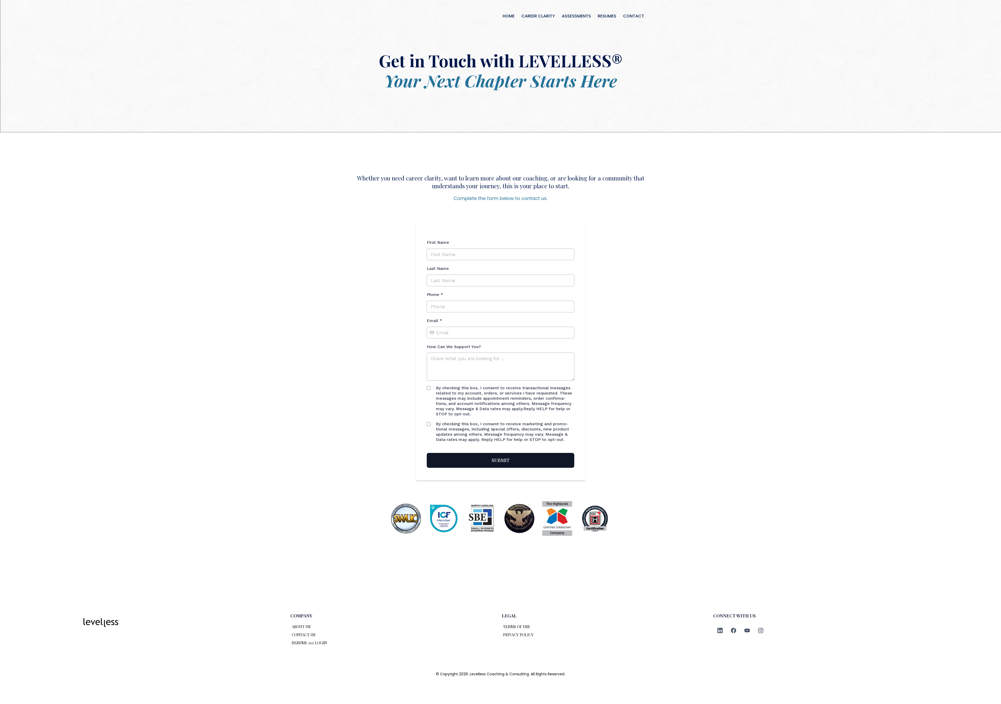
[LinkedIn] (720, 630)
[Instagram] (760, 630)
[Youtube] (747, 630)
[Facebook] (733, 630)
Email (434, 320)
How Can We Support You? (454, 346)
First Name (438, 242)
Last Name (438, 268)
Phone (435, 294)
